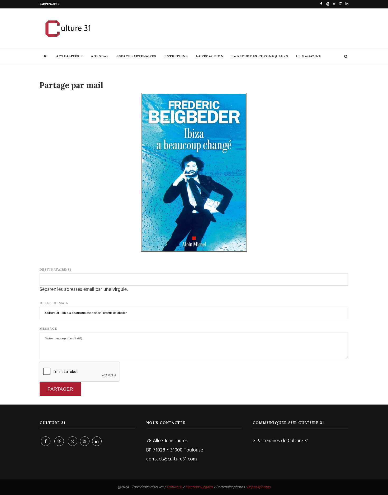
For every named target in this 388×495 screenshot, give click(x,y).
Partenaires (49, 4)
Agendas (100, 56)
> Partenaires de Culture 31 (281, 441)
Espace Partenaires (137, 56)
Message (48, 328)
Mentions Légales (199, 487)
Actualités (67, 56)
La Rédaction (210, 56)
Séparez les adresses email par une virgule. (84, 290)
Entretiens (176, 56)
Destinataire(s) (55, 269)
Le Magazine (308, 56)
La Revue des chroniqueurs (259, 56)
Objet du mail (54, 303)
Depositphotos (259, 487)
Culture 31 (174, 487)
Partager (60, 389)
